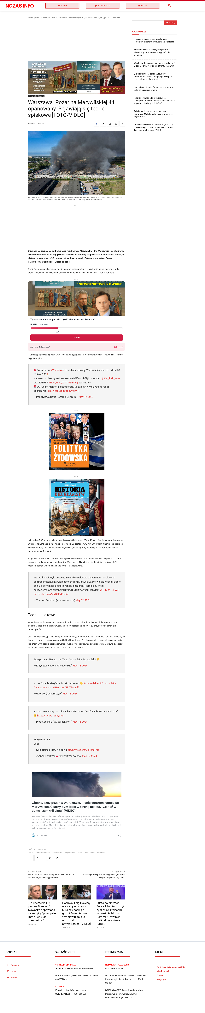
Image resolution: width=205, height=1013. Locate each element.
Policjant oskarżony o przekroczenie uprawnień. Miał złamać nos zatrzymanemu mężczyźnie (153, 114)
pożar (80, 853)
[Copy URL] (122, 123)
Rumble (14, 977)
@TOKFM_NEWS (109, 589)
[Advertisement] (76, 39)
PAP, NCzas (42, 849)
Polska (54, 17)
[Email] (109, 123)
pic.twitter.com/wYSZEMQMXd (51, 594)
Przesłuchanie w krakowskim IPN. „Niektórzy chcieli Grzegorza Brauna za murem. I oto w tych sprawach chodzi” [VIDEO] (153, 127)
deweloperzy (57, 853)
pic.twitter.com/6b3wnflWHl (63, 390)
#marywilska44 (92, 683)
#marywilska (108, 683)
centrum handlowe (43, 853)
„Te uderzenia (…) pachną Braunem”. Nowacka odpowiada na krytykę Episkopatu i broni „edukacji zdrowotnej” (42, 911)
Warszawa (101, 853)
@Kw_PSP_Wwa (111, 378)
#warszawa (40, 687)
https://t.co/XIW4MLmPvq (63, 382)
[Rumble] (7, 977)
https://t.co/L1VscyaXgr (50, 715)
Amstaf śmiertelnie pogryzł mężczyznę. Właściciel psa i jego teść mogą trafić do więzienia (152, 52)
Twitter (13, 971)
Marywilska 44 (70, 853)
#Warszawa (57, 370)
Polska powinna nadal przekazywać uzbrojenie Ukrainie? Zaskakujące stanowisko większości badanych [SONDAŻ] (154, 100)
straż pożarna (90, 853)
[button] (169, 5)
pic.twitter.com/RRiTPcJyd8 (63, 687)
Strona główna (33, 17)
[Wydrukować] (116, 123)
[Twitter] (103, 123)
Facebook (15, 965)
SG (43, 123)
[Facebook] (96, 123)
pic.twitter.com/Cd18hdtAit (83, 749)
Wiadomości (45, 17)
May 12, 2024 (86, 396)
